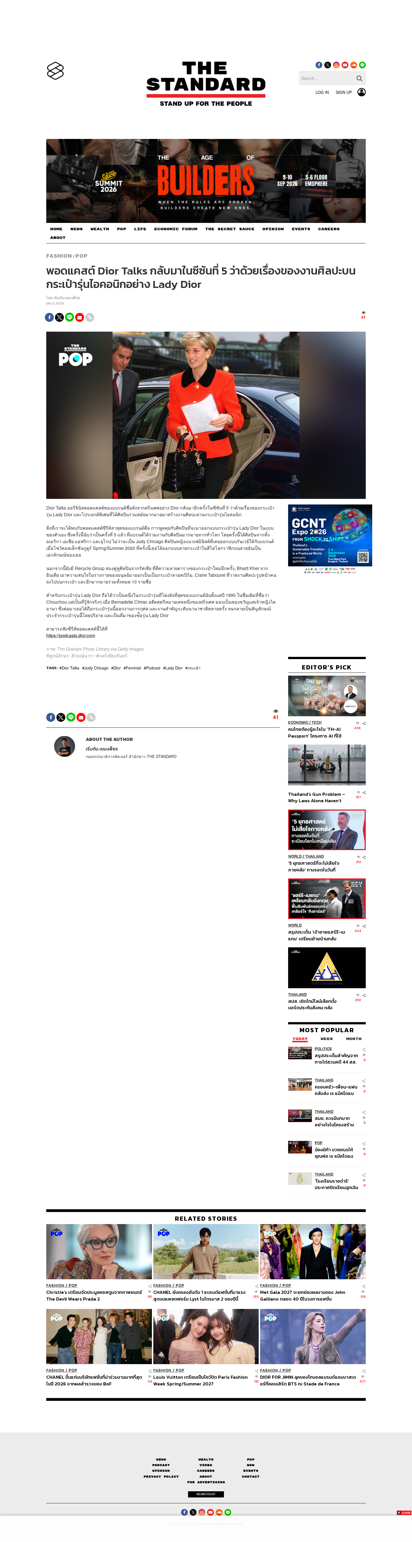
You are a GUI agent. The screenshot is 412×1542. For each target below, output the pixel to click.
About (206, 1476)
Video (206, 1465)
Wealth (206, 1459)
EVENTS (301, 229)
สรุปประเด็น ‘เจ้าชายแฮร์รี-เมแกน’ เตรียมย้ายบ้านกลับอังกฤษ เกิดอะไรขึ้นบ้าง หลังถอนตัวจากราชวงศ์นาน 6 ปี (316, 935)
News (161, 1459)
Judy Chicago (96, 668)
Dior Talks (70, 668)
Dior (117, 668)
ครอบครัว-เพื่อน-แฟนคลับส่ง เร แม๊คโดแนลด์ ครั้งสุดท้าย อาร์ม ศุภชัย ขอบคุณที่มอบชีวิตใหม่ (336, 1090)
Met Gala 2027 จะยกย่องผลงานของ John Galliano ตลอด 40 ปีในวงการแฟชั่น (302, 1295)
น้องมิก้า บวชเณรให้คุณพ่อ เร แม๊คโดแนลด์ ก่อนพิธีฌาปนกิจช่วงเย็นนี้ (334, 1152)
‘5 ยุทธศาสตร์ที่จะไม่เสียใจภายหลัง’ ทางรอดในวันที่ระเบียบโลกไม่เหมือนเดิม (313, 866)
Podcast (153, 668)
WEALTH (100, 229)
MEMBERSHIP (206, 1494)
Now (250, 1465)
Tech (316, 722)
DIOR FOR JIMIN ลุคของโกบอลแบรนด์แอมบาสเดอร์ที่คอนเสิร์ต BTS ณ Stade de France (308, 1380)
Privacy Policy (161, 1476)
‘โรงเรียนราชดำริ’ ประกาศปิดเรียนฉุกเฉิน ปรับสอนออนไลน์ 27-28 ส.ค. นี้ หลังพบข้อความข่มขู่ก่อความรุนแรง (336, 1184)
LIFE (140, 229)
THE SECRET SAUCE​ (229, 229)
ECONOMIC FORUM (175, 229)
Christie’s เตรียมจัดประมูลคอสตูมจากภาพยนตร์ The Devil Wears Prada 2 (94, 1295)
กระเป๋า (194, 668)
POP (121, 229)
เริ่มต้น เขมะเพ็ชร (67, 298)
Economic (298, 722)
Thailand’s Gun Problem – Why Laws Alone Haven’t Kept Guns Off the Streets (316, 797)
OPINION (273, 229)
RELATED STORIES (206, 1218)
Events (250, 1470)
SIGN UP (344, 92)
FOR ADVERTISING (206, 1482)
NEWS (76, 229)
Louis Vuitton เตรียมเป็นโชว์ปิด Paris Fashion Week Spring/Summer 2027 (200, 1380)
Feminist (133, 668)
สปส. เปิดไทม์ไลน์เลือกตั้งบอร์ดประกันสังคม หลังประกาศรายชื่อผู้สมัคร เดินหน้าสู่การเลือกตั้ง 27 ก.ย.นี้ (314, 1004)
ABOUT (58, 238)
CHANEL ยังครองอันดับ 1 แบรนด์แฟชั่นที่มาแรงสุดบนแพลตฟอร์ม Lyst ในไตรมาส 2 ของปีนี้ (199, 1295)
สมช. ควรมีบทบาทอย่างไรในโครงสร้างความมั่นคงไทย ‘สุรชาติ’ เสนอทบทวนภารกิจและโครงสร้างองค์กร (335, 1121)
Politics (323, 1049)
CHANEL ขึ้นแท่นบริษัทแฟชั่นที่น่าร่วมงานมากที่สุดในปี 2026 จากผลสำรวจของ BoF (94, 1380)
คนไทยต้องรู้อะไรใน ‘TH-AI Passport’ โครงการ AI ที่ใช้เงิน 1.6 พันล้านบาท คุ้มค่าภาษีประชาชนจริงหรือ (316, 732)
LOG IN (322, 92)
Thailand (314, 856)
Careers (206, 1470)
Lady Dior (173, 668)
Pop (250, 1459)
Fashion (59, 256)
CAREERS (329, 229)
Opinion (161, 1470)
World (295, 856)
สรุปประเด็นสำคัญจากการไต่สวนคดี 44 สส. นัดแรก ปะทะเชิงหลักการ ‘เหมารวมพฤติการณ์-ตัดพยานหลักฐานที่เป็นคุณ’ (336, 1058)
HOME (56, 229)
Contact (251, 1476)
